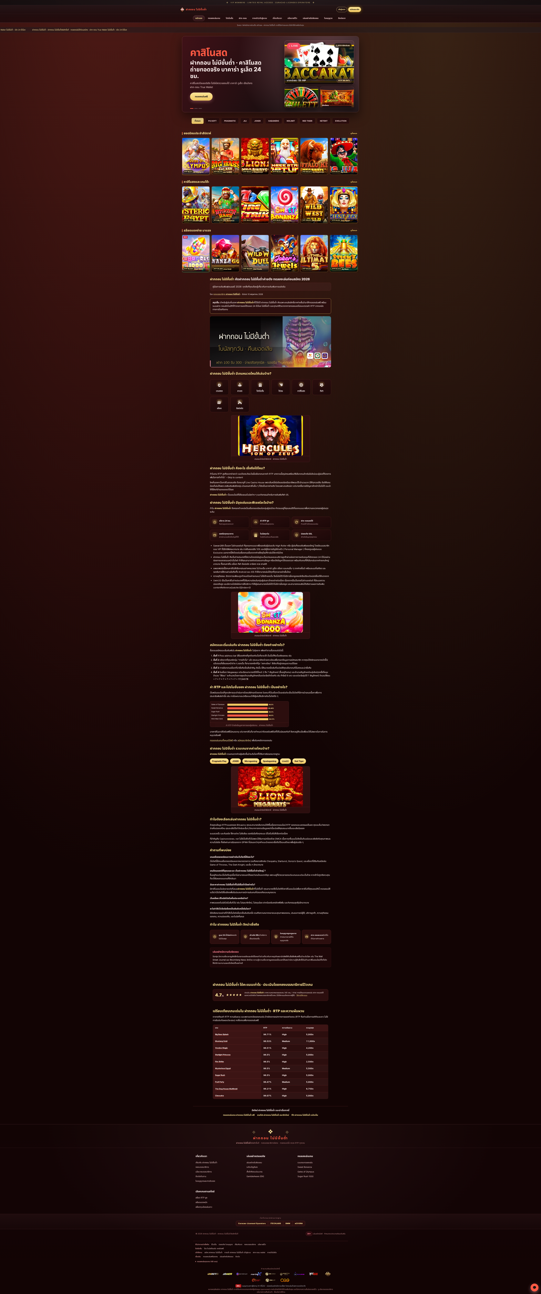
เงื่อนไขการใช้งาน (279, 1292)
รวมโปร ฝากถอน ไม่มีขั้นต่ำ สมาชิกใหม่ (273, 1115)
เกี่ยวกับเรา (277, 18)
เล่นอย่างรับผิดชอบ (311, 18)
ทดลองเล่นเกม (214, 18)
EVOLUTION (340, 121)
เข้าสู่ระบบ (341, 9)
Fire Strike (219, 1062)
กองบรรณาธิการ (202, 1167)
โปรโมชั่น (229, 18)
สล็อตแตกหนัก (201, 1202)
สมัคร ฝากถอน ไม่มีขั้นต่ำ (213, 1252)
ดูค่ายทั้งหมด (201, 89)
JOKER (257, 121)
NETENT (324, 121)
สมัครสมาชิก (354, 9)
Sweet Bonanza (305, 1167)
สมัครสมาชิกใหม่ (244, 740)
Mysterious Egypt (223, 1068)
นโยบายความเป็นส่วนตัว (265, 1292)
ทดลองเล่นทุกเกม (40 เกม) (207, 1261)
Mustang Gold (221, 1041)
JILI (245, 121)
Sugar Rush (220, 1075)
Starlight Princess (222, 1055)
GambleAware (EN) (255, 1176)
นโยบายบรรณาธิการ (204, 1171)
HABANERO (273, 121)
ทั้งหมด (198, 121)
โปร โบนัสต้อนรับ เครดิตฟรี (214, 1248)
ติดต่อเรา (342, 18)
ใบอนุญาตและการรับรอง (205, 1181)
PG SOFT (212, 121)
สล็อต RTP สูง (201, 1197)
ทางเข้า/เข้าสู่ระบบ (259, 18)
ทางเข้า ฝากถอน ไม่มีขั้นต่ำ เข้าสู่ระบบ (237, 1252)
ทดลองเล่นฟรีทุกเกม (210, 1256)
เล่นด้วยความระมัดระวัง (297, 1286)
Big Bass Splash (222, 1034)
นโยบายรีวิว (292, 18)
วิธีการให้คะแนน (301, 995)
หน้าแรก (198, 18)
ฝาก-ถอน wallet (259, 1252)
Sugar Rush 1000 (305, 1176)
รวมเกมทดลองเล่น (305, 1162)
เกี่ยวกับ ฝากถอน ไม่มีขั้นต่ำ (206, 1162)
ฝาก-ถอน (243, 18)
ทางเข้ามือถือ (272, 1252)
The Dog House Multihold (226, 1089)
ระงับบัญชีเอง (252, 1167)
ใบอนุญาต (328, 18)
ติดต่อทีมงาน (201, 1176)
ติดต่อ (237, 1256)
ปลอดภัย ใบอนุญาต (226, 1244)
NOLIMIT (291, 121)
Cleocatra (219, 1096)
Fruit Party (219, 1082)
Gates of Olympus (306, 1171)
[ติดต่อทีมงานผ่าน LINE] (534, 1287)
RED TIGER (307, 121)
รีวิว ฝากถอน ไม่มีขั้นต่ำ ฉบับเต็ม (304, 1115)
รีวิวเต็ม (214, 1244)
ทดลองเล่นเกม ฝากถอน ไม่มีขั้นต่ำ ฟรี (239, 1115)
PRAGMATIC (230, 121)
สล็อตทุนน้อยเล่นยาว (204, 1207)
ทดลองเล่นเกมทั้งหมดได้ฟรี (221, 740)
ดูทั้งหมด (354, 133)
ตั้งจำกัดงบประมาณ (254, 1171)
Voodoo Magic (221, 1048)
